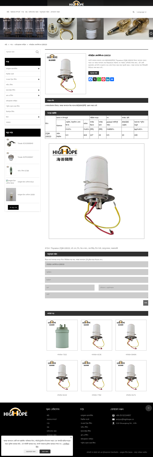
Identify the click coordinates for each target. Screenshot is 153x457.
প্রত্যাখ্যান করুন (30, 451)
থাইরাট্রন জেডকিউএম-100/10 (38, 44)
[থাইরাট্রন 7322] (62, 334)
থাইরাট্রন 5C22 (62, 395)
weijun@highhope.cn (125, 419)
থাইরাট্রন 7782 (96, 395)
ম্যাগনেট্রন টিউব (10, 90)
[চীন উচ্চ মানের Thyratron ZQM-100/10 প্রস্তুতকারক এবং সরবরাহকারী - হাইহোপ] (76, 3)
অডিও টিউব (9, 85)
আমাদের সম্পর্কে (15, 12)
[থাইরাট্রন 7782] (96, 374)
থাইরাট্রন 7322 (62, 355)
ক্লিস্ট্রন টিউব (10, 111)
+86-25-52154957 (123, 415)
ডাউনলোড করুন (33, 12)
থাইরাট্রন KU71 (131, 395)
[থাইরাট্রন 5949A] (131, 334)
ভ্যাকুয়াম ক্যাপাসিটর (11, 68)
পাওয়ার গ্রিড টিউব (11, 79)
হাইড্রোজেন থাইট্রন (20, 44)
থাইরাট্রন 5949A (131, 355)
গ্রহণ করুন (45, 451)
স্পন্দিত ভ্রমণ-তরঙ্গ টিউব (13, 106)
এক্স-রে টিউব (9, 95)
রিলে (7, 117)
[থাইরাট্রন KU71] (131, 374)
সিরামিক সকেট (10, 74)
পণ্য (22, 12)
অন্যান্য (8, 122)
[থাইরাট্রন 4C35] (96, 334)
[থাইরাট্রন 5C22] (62, 374)
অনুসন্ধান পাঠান (44, 12)
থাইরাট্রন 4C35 (96, 355)
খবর (26, 12)
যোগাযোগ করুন (55, 12)
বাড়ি (8, 12)
